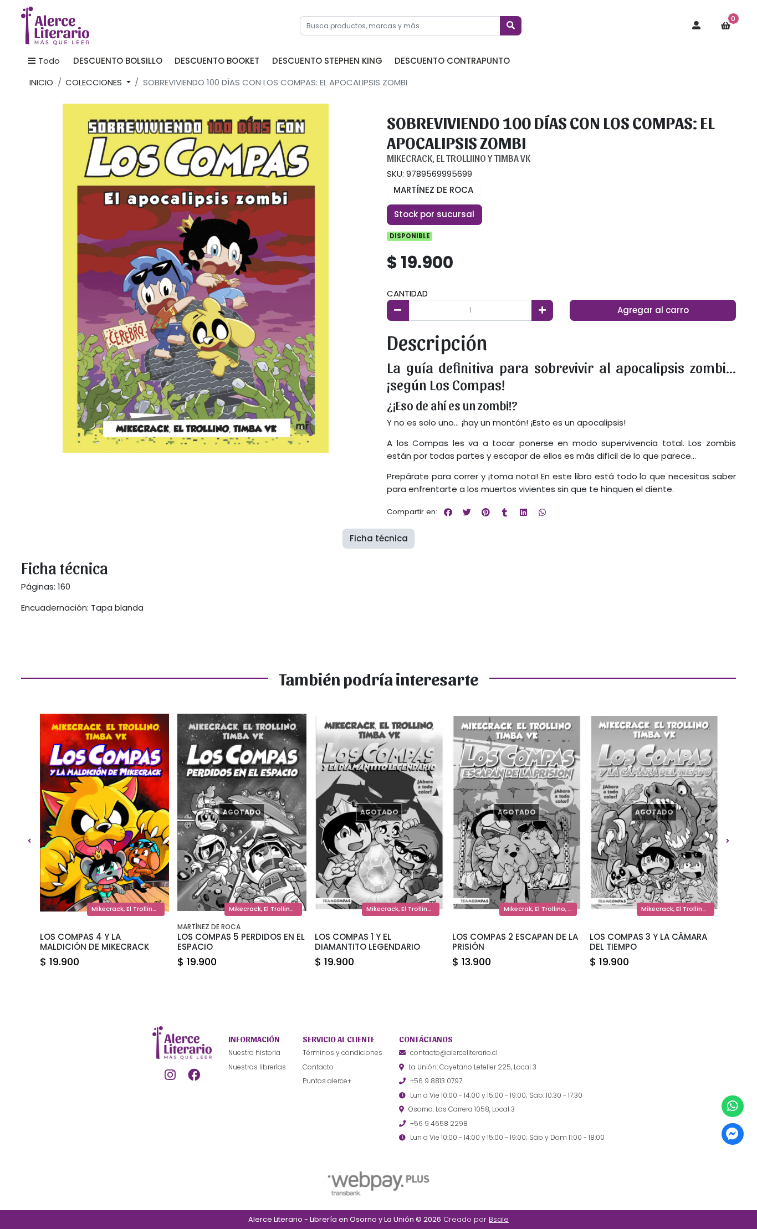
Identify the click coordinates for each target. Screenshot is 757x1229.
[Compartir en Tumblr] (504, 512)
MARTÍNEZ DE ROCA (433, 190)
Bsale (499, 1219)
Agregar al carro (653, 310)
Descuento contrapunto (452, 60)
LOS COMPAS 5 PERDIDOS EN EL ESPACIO (241, 942)
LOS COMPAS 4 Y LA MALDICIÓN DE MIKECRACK (94, 942)
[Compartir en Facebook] (447, 512)
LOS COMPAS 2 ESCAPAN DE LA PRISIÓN (515, 942)
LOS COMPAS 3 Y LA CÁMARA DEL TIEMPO (648, 942)
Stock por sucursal (434, 214)
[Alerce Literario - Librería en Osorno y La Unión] (76, 26)
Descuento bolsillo (117, 60)
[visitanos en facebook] (194, 1074)
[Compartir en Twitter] (466, 512)
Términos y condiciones (342, 1052)
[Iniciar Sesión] (697, 26)
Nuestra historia (254, 1052)
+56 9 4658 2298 (439, 1123)
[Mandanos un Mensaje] (732, 1134)
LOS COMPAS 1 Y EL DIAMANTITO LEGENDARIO (367, 942)
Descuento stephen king (327, 60)
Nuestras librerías (257, 1067)
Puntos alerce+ (327, 1080)
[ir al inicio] (182, 1042)
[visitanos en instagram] (170, 1074)
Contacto (318, 1067)
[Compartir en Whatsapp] (542, 512)
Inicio (41, 82)
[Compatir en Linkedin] (523, 512)
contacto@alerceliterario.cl (454, 1052)
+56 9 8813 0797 (436, 1080)
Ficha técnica (379, 538)
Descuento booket (217, 60)
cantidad (407, 293)
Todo (49, 60)
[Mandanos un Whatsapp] (732, 1106)
